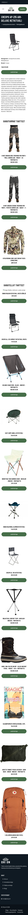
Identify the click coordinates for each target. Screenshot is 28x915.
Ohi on (6, 879)
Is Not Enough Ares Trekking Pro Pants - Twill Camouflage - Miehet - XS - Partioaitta (14, 158)
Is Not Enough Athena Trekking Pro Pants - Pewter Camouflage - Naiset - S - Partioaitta (14, 208)
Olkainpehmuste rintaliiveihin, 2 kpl (14, 724)
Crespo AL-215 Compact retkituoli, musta (14, 339)
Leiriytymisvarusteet (9, 24)
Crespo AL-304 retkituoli (14, 573)
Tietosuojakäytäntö (10, 912)
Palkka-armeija (8, 885)
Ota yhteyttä (13, 910)
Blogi (5, 888)
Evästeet (20, 910)
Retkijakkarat (21, 24)
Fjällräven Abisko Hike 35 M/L (14, 835)
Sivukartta (20, 912)
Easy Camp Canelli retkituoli (14, 433)
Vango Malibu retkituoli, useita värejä (14, 293)
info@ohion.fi (4, 2)
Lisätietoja (14, 72)
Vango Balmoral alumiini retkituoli (14, 527)
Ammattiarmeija (8, 882)
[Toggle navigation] (3, 9)
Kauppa (22, 9)
